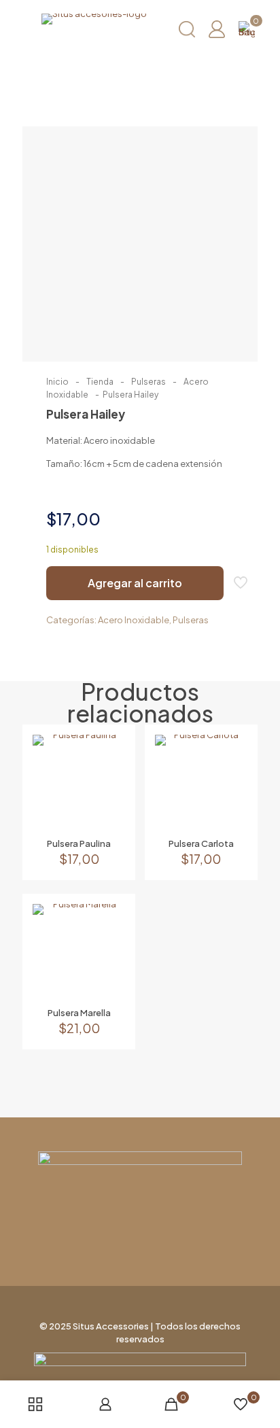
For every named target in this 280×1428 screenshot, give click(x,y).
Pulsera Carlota (201, 843)
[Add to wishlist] (109, 790)
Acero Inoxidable (133, 619)
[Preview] (109, 809)
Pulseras (148, 382)
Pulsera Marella (79, 1012)
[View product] (109, 770)
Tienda (99, 382)
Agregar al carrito (135, 583)
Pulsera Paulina (79, 843)
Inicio (57, 382)
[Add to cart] (109, 750)
